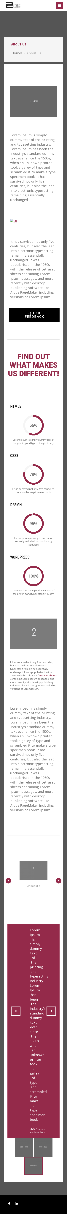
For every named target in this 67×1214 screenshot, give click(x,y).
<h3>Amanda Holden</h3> (37, 1130)
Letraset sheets (48, 675)
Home (16, 53)
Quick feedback (34, 315)
